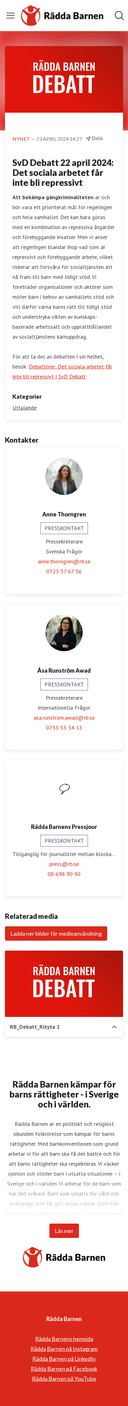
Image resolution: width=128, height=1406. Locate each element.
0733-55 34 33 (64, 727)
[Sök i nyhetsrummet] (119, 16)
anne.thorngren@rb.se (64, 561)
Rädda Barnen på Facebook (64, 1368)
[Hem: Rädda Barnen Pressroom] (62, 15)
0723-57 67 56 (64, 571)
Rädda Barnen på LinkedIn (64, 1358)
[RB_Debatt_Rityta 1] (64, 984)
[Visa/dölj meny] (10, 15)
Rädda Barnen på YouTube (64, 1378)
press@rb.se (64, 864)
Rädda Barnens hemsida (64, 1338)
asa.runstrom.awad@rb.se (64, 717)
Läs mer (64, 1230)
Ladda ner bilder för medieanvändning (56, 933)
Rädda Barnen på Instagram (64, 1348)
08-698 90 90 (64, 873)
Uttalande (24, 407)
